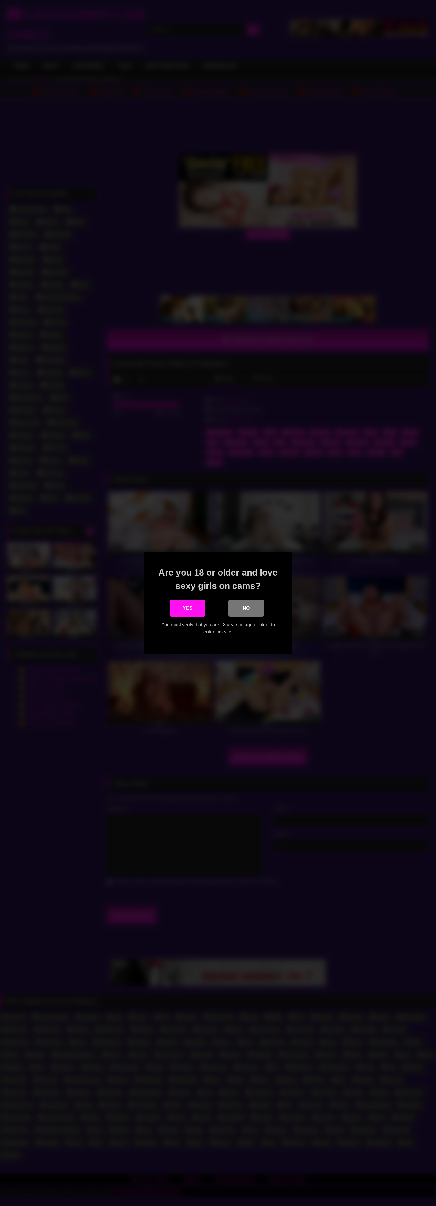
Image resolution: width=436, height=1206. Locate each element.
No (246, 608)
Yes (187, 608)
